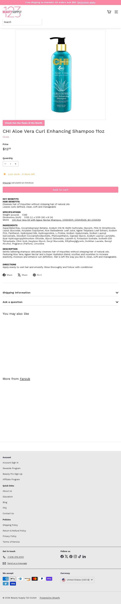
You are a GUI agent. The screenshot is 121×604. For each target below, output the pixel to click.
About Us (7, 491)
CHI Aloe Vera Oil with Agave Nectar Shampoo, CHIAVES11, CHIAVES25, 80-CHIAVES (56, 220)
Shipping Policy (10, 525)
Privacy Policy (9, 536)
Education (8, 497)
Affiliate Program (11, 479)
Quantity (8, 158)
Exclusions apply (86, 2)
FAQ (5, 508)
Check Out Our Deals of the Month (23, 123)
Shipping (7, 183)
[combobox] (22, 22)
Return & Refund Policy (14, 531)
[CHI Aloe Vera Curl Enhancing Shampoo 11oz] (22, 344)
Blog (5, 502)
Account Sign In (10, 463)
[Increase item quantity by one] (15, 164)
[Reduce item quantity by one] (5, 164)
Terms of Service (11, 542)
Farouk (25, 379)
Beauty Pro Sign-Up (12, 474)
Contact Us (8, 513)
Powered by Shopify (50, 598)
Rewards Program (11, 468)
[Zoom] (101, 115)
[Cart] (109, 11)
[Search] (115, 22)
